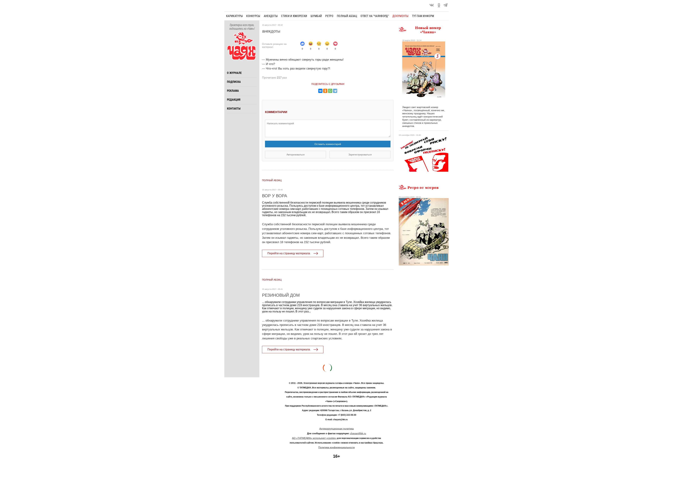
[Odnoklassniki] (439, 5)
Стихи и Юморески (294, 16)
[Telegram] (445, 5)
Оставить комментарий (327, 144)
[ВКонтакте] (320, 91)
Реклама (233, 90)
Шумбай (316, 16)
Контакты (233, 108)
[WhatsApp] (330, 91)
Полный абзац (347, 16)
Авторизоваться (296, 154)
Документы (400, 16)
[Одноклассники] (325, 91)
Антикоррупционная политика (336, 428)
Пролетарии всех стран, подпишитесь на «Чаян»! (242, 27)
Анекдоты (271, 16)
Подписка (234, 81)
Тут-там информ (423, 16)
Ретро (329, 16)
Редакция (233, 99)
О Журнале (234, 73)
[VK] (431, 5)
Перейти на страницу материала (288, 253)
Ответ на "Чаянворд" (375, 16)
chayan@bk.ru (358, 433)
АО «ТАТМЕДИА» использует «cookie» (314, 438)
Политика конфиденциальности (336, 447)
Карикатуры (234, 16)
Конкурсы (253, 16)
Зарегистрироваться (360, 154)
